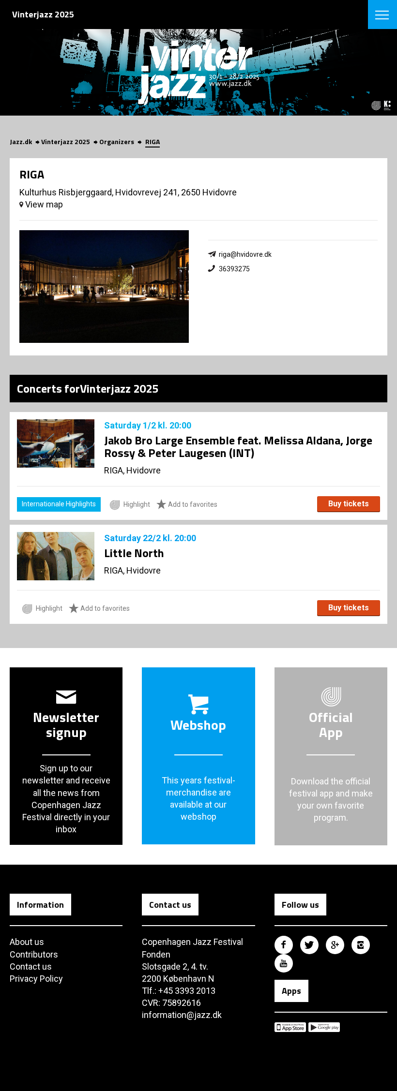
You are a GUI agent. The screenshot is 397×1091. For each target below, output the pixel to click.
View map (43, 204)
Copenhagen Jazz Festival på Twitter (309, 945)
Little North (134, 552)
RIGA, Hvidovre (132, 470)
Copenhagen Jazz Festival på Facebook (284, 945)
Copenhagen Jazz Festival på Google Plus (335, 945)
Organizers (116, 141)
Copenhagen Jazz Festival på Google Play (324, 1027)
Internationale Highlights (59, 504)
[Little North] (55, 556)
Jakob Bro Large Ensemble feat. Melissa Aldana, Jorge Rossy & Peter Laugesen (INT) (238, 446)
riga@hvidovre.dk (245, 254)
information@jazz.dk (182, 1015)
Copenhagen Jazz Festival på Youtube (284, 963)
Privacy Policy (36, 978)
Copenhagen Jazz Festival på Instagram (360, 945)
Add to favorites (192, 504)
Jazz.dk (21, 141)
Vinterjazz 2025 (65, 141)
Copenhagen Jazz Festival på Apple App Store (290, 1027)
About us (27, 942)
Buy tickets (348, 503)
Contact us (31, 966)
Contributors (34, 954)
